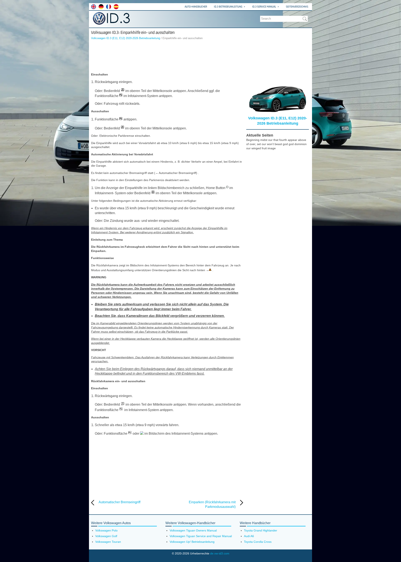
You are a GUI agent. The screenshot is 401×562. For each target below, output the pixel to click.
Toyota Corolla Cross (258, 541)
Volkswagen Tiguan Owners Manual (193, 530)
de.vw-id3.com (219, 553)
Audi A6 (249, 536)
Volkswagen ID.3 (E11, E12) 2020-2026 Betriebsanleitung (125, 38)
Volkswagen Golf (106, 536)
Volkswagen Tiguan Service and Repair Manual (201, 536)
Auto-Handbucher (196, 6)
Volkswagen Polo (106, 530)
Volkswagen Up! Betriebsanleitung (192, 541)
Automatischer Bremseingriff (119, 502)
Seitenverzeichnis (297, 6)
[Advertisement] (167, 56)
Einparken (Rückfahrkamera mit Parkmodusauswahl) (212, 504)
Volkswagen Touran (108, 541)
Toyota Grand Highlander (260, 530)
